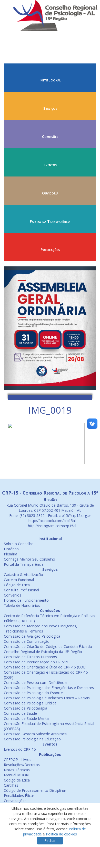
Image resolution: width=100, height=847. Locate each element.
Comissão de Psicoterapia (25, 708)
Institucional (50, 80)
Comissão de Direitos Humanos (30, 656)
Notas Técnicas (17, 769)
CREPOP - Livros (17, 759)
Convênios (12, 595)
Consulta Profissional (21, 590)
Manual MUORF (17, 774)
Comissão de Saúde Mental (26, 718)
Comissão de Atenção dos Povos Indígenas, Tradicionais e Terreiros (40, 628)
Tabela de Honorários (22, 605)
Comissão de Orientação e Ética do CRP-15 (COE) (45, 667)
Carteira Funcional (19, 579)
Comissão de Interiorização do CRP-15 (36, 661)
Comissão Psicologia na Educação (32, 739)
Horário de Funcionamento (26, 600)
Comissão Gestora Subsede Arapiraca (35, 733)
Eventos (50, 164)
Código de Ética (17, 584)
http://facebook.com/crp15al (51, 520)
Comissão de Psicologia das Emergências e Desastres (49, 687)
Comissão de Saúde (20, 713)
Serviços (50, 108)
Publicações (50, 249)
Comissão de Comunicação (26, 641)
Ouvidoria (50, 193)
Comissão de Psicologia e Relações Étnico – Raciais (47, 697)
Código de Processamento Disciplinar (35, 790)
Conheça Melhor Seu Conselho (29, 559)
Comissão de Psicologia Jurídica (30, 703)
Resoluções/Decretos (22, 764)
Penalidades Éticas (19, 795)
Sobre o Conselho (19, 543)
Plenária (10, 554)
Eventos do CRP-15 (20, 749)
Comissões (50, 136)
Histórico (11, 548)
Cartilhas (11, 785)
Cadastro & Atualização (23, 574)
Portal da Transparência (50, 221)
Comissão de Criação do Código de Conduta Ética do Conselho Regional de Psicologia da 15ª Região (48, 649)
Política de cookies (61, 834)
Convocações (15, 800)
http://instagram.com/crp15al (51, 525)
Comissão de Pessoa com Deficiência (35, 682)
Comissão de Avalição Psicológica (32, 636)
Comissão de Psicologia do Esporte (33, 692)
